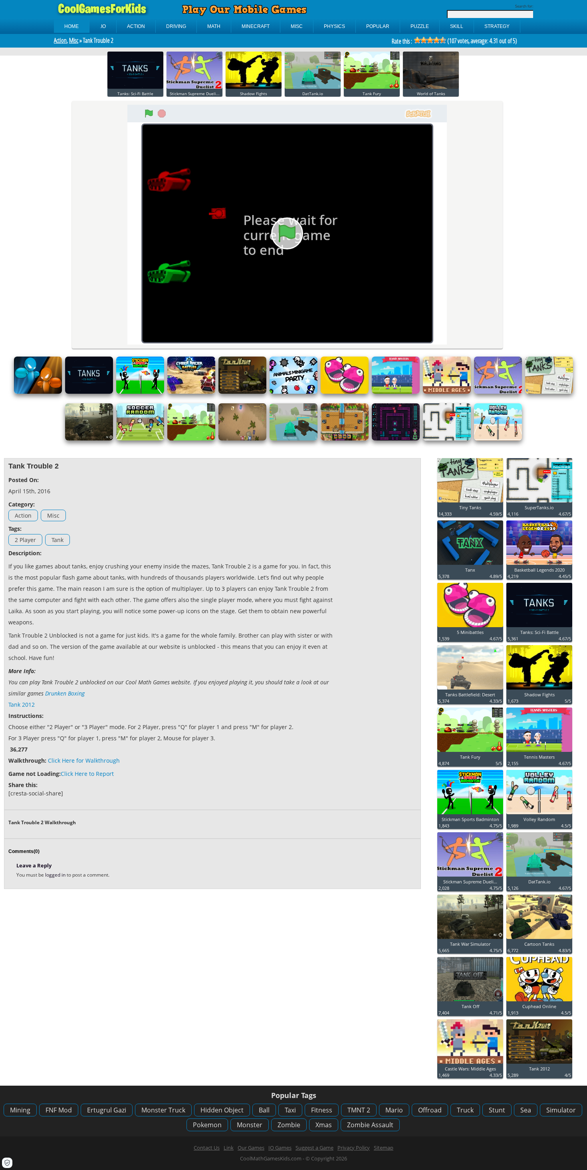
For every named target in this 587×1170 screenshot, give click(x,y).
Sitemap (383, 1147)
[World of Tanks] (431, 87)
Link (229, 1147)
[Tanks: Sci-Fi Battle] (135, 87)
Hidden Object (222, 1110)
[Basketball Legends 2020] (539, 565)
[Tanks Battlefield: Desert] (470, 689)
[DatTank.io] (313, 87)
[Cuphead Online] (539, 1001)
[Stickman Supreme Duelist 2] (194, 87)
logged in (56, 874)
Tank (57, 540)
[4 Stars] (436, 40)
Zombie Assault (370, 1124)
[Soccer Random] (140, 438)
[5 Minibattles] (345, 392)
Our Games (251, 1147)
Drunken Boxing (65, 693)
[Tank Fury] (372, 87)
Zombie (289, 1124)
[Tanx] (470, 565)
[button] (7, 1163)
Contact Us (207, 1147)
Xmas (323, 1124)
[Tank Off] (470, 1001)
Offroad (430, 1110)
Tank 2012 (21, 704)
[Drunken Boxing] (38, 392)
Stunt (497, 1110)
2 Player (25, 540)
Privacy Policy (353, 1147)
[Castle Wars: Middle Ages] (447, 392)
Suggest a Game (314, 1147)
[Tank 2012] (242, 392)
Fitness (321, 1110)
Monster (249, 1124)
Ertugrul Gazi (106, 1110)
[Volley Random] (498, 438)
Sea (525, 1110)
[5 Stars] (443, 40)
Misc (73, 40)
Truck (465, 1110)
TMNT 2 (358, 1110)
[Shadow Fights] (254, 87)
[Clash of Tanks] (345, 438)
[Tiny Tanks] (549, 392)
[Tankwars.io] (242, 438)
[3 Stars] (430, 40)
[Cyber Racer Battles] (191, 392)
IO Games (280, 1147)
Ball (264, 1110)
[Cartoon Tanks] (539, 939)
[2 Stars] (423, 40)
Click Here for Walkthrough (84, 760)
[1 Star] (417, 40)
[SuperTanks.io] (447, 438)
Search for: (524, 6)
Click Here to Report (87, 773)
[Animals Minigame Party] (293, 392)
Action (60, 40)
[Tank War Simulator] (89, 438)
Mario (394, 1110)
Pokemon (207, 1124)
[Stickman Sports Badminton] (140, 392)
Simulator (561, 1110)
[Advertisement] (377, 582)
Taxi (290, 1110)
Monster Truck (163, 1110)
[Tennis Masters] (396, 392)
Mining (20, 1110)
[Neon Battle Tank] (396, 438)
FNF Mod (59, 1110)
